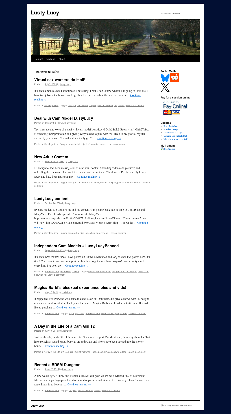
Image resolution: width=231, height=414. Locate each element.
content (104, 182)
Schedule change (171, 129)
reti (115, 105)
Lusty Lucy (45, 12)
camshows (94, 182)
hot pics (92, 105)
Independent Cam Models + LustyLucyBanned (76, 245)
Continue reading (109, 138)
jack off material (105, 105)
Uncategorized (51, 105)
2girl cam (79, 313)
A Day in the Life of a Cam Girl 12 (64, 326)
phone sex (65, 271)
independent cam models (124, 271)
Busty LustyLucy (171, 126)
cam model (82, 105)
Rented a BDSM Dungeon (57, 364)
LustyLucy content (51, 198)
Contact (39, 59)
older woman (107, 313)
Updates (50, 59)
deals (70, 143)
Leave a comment (135, 105)
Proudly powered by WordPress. (178, 405)
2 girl (71, 313)
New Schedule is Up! (173, 132)
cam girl (72, 105)
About (62, 59)
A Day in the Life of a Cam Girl (58, 351)
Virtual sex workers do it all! (59, 79)
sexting (75, 271)
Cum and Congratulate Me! (175, 135)
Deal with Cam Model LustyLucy (63, 118)
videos (121, 105)
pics (36, 274)
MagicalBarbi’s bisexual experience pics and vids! (80, 287)
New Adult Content (51, 156)
